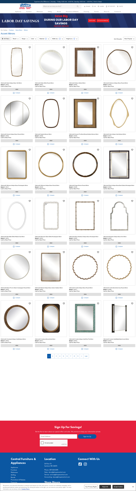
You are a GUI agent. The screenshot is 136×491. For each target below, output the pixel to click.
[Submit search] (78, 6)
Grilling (50, 11)
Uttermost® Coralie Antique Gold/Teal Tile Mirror (81, 339)
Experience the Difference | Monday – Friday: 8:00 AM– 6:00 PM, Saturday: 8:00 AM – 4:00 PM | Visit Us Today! (68, 1)
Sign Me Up (87, 436)
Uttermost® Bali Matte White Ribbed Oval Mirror (13, 236)
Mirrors (26, 30)
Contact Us (117, 11)
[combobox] (15, 39)
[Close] (133, 487)
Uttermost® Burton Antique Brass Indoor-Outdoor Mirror (49, 288)
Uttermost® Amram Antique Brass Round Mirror (12, 134)
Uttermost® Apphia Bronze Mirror (43, 134)
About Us (106, 11)
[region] (68, 487)
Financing (86, 11)
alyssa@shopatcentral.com (61, 477)
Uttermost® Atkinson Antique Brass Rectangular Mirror (14, 185)
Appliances (18, 11)
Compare (17, 93)
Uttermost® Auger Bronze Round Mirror (79, 185)
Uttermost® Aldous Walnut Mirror (77, 83)
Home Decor (19, 30)
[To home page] (25, 6)
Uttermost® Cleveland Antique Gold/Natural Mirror (13, 339)
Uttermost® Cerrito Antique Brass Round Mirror (81, 288)
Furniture (28, 11)
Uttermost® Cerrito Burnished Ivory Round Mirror (115, 288)
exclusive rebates (103, 20)
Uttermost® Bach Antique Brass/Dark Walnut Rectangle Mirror (118, 185)
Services (96, 11)
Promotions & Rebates (72, 11)
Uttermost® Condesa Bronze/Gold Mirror (45, 339)
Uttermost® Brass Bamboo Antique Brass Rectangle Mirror (83, 236)
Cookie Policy (26, 489)
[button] (85, 6)
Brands (59, 11)
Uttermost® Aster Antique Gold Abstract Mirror (114, 134)
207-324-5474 (53, 470)
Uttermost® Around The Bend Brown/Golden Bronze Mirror (83, 134)
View (16, 89)
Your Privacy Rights (91, 486)
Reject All (105, 486)
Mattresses (40, 11)
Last (86, 356)
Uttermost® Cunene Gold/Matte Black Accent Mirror (116, 339)
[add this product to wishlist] (29, 47)
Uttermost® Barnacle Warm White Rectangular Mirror (48, 236)
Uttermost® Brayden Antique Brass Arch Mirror (114, 236)
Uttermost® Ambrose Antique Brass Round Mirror (115, 83)
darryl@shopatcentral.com (57, 472)
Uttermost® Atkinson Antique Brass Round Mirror (47, 185)
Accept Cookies (118, 486)
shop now (92, 20)
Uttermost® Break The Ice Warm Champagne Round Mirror (15, 288)
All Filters (6, 38)
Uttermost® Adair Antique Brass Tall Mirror (11, 83)
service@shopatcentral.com (59, 474)
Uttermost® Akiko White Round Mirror (44, 83)
